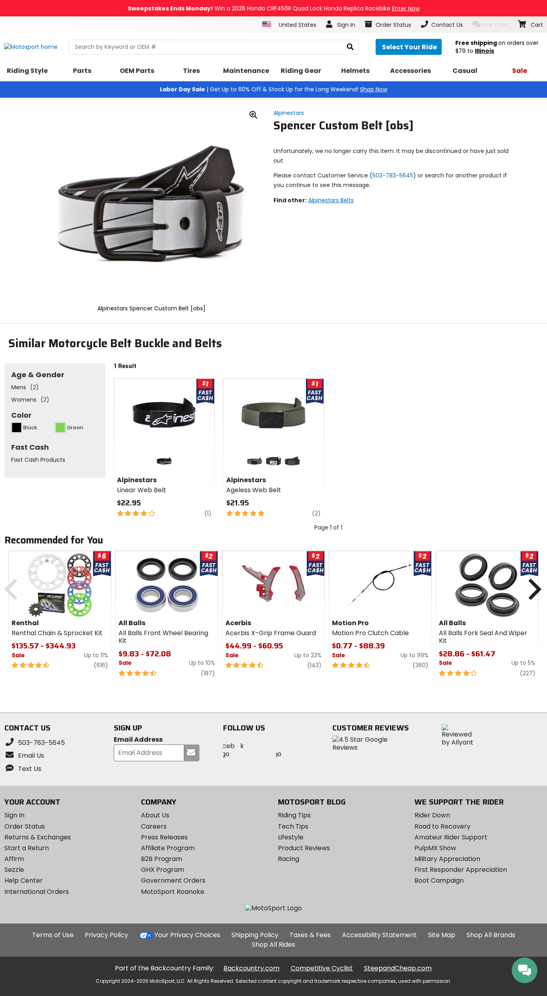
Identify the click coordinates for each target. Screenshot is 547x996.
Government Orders (173, 880)
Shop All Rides (273, 944)
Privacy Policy (106, 935)
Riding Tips (294, 815)
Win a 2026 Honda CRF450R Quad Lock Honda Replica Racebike (274, 8)
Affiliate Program (168, 848)
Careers (154, 826)
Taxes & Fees (310, 935)
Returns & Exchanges (37, 837)
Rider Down (432, 815)
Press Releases (164, 837)
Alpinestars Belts (331, 200)
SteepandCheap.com (398, 968)
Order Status (24, 826)
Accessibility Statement (379, 935)
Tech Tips (293, 826)
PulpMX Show (435, 848)
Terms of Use (53, 935)
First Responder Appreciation (460, 869)
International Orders (36, 891)
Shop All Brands (491, 935)
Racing (288, 858)
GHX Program (162, 869)
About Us (155, 815)
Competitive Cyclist (322, 968)
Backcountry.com (251, 968)
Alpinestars (289, 113)
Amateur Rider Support (450, 837)
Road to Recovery (442, 826)
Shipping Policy (254, 935)
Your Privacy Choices (187, 935)
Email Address (138, 740)
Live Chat (495, 25)
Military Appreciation (447, 858)
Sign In (14, 815)
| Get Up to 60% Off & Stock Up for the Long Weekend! (273, 89)
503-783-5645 (392, 175)
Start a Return (26, 848)
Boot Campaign (439, 880)
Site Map (441, 935)
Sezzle (14, 869)
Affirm (14, 858)
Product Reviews (304, 848)
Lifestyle (291, 837)
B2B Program (161, 858)
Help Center (23, 880)
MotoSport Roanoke (172, 891)
